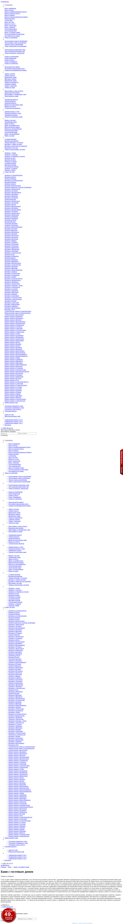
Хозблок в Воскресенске (13, 280)
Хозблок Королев (10, 199)
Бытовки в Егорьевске (12, 275)
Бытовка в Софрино (11, 242)
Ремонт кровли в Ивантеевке (14, 340)
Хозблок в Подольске (12, 244)
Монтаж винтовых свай (12, 416)
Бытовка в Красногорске (13, 185)
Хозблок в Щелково (11, 268)
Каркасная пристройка (12, 92)
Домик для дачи (10, 73)
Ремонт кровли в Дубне (12, 333)
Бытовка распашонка (11, 141)
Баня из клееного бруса (12, 13)
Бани (6, 6)
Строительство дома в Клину (14, 314)
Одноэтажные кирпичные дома (15, 49)
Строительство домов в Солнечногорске (18, 311)
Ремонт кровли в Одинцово (14, 368)
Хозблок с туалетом (11, 154)
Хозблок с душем (10, 153)
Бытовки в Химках (11, 271)
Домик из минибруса (11, 82)
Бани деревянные (10, 8)
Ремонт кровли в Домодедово (14, 332)
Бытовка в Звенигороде (12, 189)
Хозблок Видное (10, 258)
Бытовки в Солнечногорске (14, 180)
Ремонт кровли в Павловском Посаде (17, 371)
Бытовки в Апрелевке (12, 296)
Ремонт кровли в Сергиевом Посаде (16, 382)
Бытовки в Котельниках (12, 308)
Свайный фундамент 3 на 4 (14, 421)
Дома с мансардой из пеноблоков (15, 46)
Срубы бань (8, 20)
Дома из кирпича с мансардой (14, 53)
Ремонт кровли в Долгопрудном (15, 330)
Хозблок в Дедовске (11, 191)
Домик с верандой (11, 86)
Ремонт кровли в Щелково (13, 395)
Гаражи (7, 55)
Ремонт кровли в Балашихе (13, 316)
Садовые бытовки (10, 139)
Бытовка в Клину (10, 177)
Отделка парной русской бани (14, 34)
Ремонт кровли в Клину (12, 345)
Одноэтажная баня (11, 29)
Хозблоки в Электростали (13, 299)
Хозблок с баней (10, 170)
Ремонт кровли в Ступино (13, 387)
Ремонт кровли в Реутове (13, 378)
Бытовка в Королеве (11, 196)
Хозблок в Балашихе (11, 216)
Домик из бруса (10, 75)
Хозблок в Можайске (11, 261)
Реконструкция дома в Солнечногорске (17, 313)
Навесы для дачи (10, 120)
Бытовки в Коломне (11, 266)
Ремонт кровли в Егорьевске (14, 335)
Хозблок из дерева (11, 161)
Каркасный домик (11, 77)
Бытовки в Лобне (10, 277)
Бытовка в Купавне (11, 228)
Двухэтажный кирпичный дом (15, 51)
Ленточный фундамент (12, 67)
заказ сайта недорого (85, 923)
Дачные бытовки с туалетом (14, 142)
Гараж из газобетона (11, 63)
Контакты (8, 425)
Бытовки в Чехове (10, 301)
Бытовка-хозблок (10, 160)
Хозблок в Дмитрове (11, 251)
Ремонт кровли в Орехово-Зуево (15, 370)
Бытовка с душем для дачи (13, 144)
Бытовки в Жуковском (12, 249)
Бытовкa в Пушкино (11, 197)
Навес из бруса (9, 123)
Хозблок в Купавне (11, 234)
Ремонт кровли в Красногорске (15, 352)
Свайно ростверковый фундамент (16, 70)
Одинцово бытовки (11, 223)
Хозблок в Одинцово (11, 203)
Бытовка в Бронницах (12, 232)
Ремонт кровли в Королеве (13, 349)
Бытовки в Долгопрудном (13, 297)
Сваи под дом (9, 414)
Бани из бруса (9, 10)
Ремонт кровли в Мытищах (14, 363)
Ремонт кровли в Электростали (15, 401)
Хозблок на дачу (10, 158)
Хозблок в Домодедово (12, 284)
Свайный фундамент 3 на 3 (14, 423)
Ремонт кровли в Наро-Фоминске (16, 364)
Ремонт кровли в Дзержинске (14, 325)
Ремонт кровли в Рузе (12, 380)
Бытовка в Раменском (12, 215)
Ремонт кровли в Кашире (13, 344)
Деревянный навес (11, 122)
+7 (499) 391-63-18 (7, 428)
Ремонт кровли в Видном (13, 320)
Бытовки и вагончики (12, 137)
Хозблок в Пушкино (11, 225)
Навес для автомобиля (12, 134)
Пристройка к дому (11, 89)
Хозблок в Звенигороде (12, 213)
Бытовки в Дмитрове (11, 246)
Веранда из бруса (10, 106)
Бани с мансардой (10, 25)
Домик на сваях (10, 87)
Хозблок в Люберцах (11, 290)
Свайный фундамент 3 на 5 (14, 419)
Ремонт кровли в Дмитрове (14, 328)
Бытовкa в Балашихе (11, 218)
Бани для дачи (9, 22)
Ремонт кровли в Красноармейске (16, 354)
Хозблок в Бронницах (12, 247)
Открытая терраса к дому (13, 113)
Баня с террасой (10, 27)
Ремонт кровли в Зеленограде (14, 339)
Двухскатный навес (11, 132)
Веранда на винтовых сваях (14, 104)
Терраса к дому (10, 110)
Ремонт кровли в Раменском (14, 376)
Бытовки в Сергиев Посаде (13, 278)
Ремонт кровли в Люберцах (14, 359)
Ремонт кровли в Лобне (12, 358)
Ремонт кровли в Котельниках (15, 351)
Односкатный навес (11, 130)
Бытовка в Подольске (12, 235)
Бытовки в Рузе (10, 309)
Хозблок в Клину (10, 184)
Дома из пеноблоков (11, 39)
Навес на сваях (9, 135)
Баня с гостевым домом (12, 32)
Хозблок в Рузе (10, 254)
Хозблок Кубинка (10, 179)
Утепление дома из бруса (13, 409)
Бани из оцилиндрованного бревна (16, 17)
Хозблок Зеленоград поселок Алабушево (18, 187)
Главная (3, 867)
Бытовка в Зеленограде (12, 201)
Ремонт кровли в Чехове (13, 394)
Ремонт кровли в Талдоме (13, 389)
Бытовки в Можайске (12, 256)
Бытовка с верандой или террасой (16, 146)
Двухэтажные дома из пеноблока (15, 43)
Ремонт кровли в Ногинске (13, 366)
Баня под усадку (10, 24)
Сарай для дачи (10, 172)
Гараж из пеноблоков (12, 56)
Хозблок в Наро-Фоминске (13, 227)
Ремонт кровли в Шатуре (13, 397)
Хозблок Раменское (11, 230)
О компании (5, 1)
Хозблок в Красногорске (13, 206)
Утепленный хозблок (11, 166)
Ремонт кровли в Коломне (13, 347)
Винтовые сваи (10, 413)
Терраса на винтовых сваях (13, 117)
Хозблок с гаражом (11, 168)
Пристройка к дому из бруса (14, 91)
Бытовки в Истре (10, 204)
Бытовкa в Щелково (11, 259)
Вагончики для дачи (11, 148)
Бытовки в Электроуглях (13, 265)
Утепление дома (10, 404)
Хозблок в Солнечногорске (13, 175)
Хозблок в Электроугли (12, 287)
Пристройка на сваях (11, 96)
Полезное (8, 418)
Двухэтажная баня (11, 30)
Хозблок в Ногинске (11, 237)
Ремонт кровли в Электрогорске (15, 399)
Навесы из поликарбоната (13, 129)
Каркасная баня (10, 18)
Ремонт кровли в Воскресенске (15, 323)
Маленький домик (11, 80)
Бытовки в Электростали (13, 253)
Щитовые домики (10, 79)
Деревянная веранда (11, 99)
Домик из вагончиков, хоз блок (15, 149)
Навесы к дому (9, 118)
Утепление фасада (11, 411)
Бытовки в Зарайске (11, 306)
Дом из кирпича (10, 48)
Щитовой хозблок (10, 165)
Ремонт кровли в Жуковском (14, 337)
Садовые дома (9, 72)
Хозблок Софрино (11, 240)
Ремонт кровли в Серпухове (14, 383)
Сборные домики (10, 84)
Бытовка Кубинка (10, 182)
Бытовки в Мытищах (11, 292)
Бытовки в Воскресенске (13, 263)
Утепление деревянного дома (14, 407)
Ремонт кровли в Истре (12, 342)
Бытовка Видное (10, 222)
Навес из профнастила (12, 125)
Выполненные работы (12, 173)
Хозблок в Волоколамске (13, 209)
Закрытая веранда (10, 103)
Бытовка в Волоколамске (13, 192)
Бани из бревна (10, 15)
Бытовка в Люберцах (11, 282)
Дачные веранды (10, 101)
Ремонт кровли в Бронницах (14, 318)
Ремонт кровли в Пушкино (13, 375)
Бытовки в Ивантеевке (12, 304)
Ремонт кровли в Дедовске (13, 327)
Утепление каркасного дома (14, 406)
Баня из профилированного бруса (16, 12)
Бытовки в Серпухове (12, 302)
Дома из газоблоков (11, 37)
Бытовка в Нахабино (11, 208)
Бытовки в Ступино (11, 289)
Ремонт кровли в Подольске (14, 373)
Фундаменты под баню (12, 36)
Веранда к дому (10, 98)
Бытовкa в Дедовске (11, 211)
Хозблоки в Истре (10, 220)
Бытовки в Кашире (11, 294)
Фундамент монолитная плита (15, 68)
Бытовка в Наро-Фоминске (13, 270)
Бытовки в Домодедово (12, 273)
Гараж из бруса (10, 60)
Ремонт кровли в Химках (13, 392)
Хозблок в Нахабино (11, 194)
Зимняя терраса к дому (12, 111)
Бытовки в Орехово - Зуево (13, 285)
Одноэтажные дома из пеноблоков (16, 41)
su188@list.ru (5, 865)
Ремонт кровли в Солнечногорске (16, 385)
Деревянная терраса (11, 115)
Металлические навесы (12, 127)
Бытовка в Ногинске (11, 239)
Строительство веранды (12, 108)
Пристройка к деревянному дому (15, 94)
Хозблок (7, 151)
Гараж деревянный (11, 61)
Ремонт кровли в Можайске (14, 361)
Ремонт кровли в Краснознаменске (16, 356)
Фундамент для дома (11, 65)
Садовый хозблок (10, 163)
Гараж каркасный (10, 58)
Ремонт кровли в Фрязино (13, 390)
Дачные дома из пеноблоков (14, 44)
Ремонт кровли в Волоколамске (15, 321)
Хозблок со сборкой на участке (15, 156)
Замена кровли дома (11, 402)
